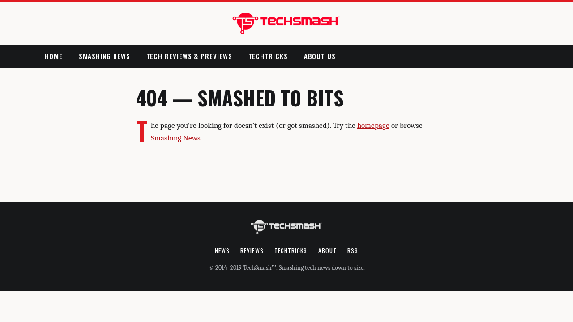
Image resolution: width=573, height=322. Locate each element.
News (222, 250)
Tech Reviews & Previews (189, 56)
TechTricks (268, 56)
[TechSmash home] (286, 23)
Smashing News (104, 56)
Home (54, 56)
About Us (320, 56)
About (327, 250)
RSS (352, 250)
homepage (373, 125)
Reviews (252, 250)
